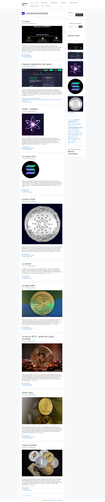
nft (69, 136)
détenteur (77, 129)
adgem (24, 99)
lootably (55, 99)
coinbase (37, 99)
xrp (32, 328)
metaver (73, 135)
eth (29, 436)
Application (25, 98)
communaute (70, 125)
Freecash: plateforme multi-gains (37, 64)
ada (23, 255)
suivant (28, 495)
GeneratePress (60, 500)
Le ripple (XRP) (28, 285)
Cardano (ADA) (28, 199)
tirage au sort (71, 142)
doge (69, 129)
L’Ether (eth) (27, 393)
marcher (69, 135)
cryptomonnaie (26, 55)
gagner (50, 99)
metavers (77, 135)
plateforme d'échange (72, 138)
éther (32, 436)
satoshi (79, 139)
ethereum (69, 132)
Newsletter (48, 5)
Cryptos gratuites (54, 2)
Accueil (31, 2)
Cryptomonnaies (44, 2)
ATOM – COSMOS (30, 109)
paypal (23, 100)
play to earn (80, 138)
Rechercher (70, 12)
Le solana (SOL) (29, 156)
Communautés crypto (34, 5)
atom (77, 121)
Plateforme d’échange (73, 2)
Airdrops (36, 2)
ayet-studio (33, 99)
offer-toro (59, 99)
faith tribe (76, 132)
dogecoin (72, 129)
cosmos (74, 125)
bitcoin (24, 384)
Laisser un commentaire (27, 56)
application (28, 99)
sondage (26, 100)
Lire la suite (29, 51)
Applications (63, 2)
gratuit (30, 55)
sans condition (74, 139)
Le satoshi (26, 264)
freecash (46, 99)
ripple (30, 328)
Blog (43, 5)
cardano (26, 255)
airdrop (77, 119)
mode (80, 135)
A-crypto (26, 21)
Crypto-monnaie (29, 445)
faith (73, 132)
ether (34, 436)
